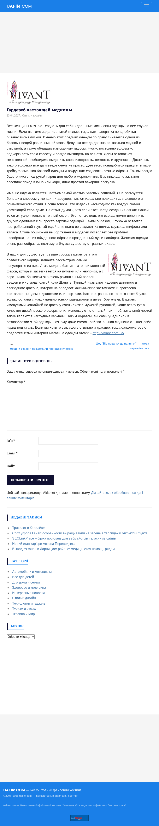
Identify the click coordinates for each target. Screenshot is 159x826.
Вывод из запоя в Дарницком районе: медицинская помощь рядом (63, 549)
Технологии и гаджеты (29, 603)
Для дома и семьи (26, 582)
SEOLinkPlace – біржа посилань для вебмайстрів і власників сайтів (64, 538)
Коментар (16, 382)
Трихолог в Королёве (28, 528)
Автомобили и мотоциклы (32, 571)
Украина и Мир (23, 614)
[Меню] (146, 6)
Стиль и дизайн (32, 115)
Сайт (11, 466)
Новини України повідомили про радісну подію (41, 348)
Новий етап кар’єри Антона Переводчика (43, 544)
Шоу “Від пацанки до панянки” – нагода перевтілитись (122, 346)
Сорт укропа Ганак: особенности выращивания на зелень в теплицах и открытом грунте (79, 533)
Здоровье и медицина (29, 587)
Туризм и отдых (24, 608)
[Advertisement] (79, 43)
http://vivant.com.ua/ (108, 333)
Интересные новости (28, 593)
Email (12, 453)
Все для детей (23, 577)
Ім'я (11, 440)
